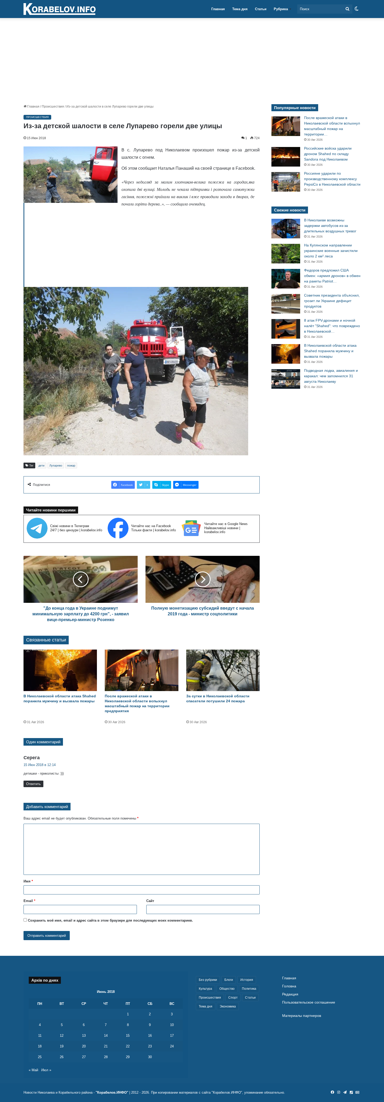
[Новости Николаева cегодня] (60, 9)
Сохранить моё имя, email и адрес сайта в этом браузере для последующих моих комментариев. (110, 920)
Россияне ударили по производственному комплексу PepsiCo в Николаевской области (332, 178)
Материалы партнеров (301, 1016)
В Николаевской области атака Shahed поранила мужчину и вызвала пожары (330, 350)
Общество (227, 989)
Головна (289, 986)
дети (41, 465)
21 (106, 1046)
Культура (205, 989)
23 (150, 1046)
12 (61, 1036)
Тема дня (240, 9)
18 (40, 1046)
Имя (28, 881)
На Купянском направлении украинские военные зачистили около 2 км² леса (331, 250)
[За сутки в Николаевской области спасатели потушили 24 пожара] (223, 670)
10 (172, 1025)
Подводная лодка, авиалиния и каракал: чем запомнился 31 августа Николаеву (331, 376)
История (246, 980)
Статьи (260, 9)
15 (128, 1036)
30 (150, 1057)
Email (29, 901)
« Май (33, 1070)
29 (128, 1057)
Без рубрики (208, 980)
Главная (218, 9)
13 (84, 1036)
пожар (71, 465)
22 (128, 1046)
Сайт (150, 901)
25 (40, 1057)
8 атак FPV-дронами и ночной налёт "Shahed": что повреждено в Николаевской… (332, 325)
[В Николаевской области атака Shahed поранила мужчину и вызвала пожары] (60, 670)
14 (106, 1036)
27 (84, 1057)
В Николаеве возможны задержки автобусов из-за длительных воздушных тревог (330, 225)
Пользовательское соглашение (308, 1002)
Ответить (33, 784)
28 (106, 1057)
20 (84, 1046)
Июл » (46, 1070)
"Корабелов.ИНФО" (112, 1092)
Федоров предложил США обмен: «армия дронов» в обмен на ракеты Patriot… (332, 275)
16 (150, 1036)
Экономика (228, 1006)
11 (40, 1036)
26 (61, 1057)
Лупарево (55, 465)
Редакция (290, 994)
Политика (249, 989)
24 (172, 1046)
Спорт (233, 997)
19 (61, 1046)
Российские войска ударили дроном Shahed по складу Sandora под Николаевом (328, 153)
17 (172, 1036)
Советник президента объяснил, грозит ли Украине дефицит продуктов (332, 300)
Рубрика (281, 9)
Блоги (228, 980)
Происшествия (53, 106)
